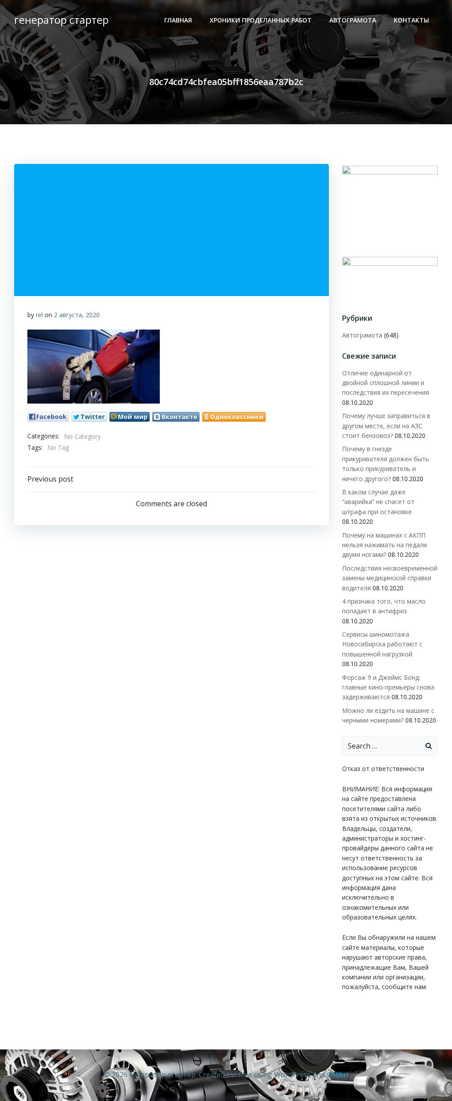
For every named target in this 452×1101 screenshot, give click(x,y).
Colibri (337, 1074)
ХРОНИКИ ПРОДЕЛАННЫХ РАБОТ (261, 20)
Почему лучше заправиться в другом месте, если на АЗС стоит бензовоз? (386, 425)
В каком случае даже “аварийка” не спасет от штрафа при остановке (378, 502)
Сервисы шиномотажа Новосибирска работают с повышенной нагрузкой (382, 644)
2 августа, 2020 (77, 315)
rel (39, 315)
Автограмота (352, 20)
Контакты (411, 20)
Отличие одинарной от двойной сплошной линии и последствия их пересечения (385, 383)
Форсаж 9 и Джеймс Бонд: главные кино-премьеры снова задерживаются (388, 687)
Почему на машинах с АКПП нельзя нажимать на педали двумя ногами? (384, 545)
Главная (178, 20)
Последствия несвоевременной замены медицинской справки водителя (389, 578)
